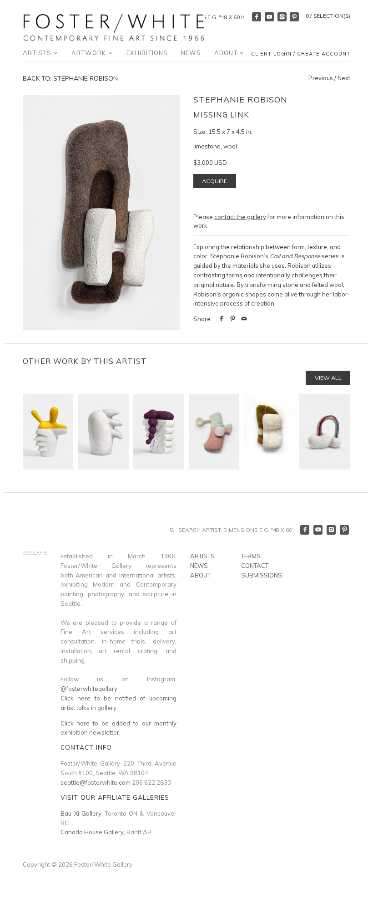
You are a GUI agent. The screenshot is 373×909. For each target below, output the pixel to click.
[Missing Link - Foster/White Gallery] (101, 212)
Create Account (323, 54)
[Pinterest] (294, 16)
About (226, 52)
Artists (38, 52)
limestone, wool (215, 146)
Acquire (214, 181)
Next (344, 78)
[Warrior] (158, 432)
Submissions (261, 575)
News (191, 52)
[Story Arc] (324, 432)
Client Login (271, 54)
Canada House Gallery (92, 832)
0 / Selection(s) (328, 15)
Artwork (89, 52)
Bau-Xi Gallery (80, 813)
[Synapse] (269, 432)
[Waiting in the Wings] (103, 432)
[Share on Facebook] (221, 318)
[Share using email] (244, 318)
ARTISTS (202, 556)
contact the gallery (240, 216)
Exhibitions (147, 52)
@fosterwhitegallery (88, 688)
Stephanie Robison (240, 99)
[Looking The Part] (48, 432)
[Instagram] (282, 16)
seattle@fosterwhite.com (95, 782)
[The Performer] (214, 432)
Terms (251, 556)
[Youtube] (269, 16)
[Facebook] (256, 16)
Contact (254, 565)
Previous (320, 78)
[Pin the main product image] (233, 318)
